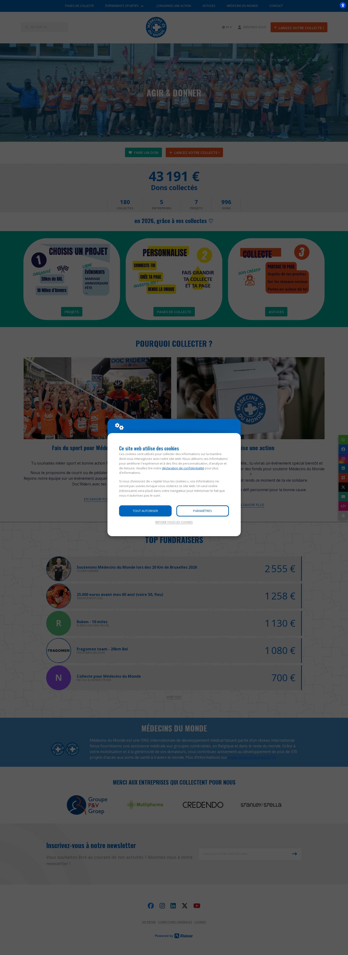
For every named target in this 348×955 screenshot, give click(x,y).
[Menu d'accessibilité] (343, 5)
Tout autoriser (145, 511)
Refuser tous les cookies (174, 522)
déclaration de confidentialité (183, 468)
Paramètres (202, 511)
